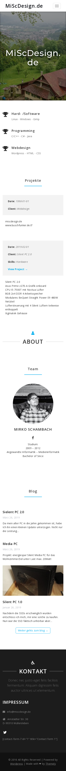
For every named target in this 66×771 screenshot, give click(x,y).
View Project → (18, 269)
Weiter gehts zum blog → (33, 630)
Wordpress (16, 763)
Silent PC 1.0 (12, 602)
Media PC (10, 544)
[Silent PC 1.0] (33, 580)
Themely (51, 763)
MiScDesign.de (24, 5)
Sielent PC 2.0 (13, 512)
